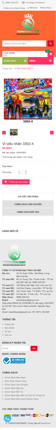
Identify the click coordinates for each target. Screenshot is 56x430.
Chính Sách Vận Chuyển (16, 384)
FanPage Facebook (35, 2)
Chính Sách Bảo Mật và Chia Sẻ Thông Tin (25, 395)
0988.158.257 (11, 2)
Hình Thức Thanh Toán (16, 381)
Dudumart (45, 423)
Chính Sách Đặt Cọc (14, 388)
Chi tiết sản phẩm (28, 196)
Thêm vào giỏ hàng (18, 182)
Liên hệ (8, 335)
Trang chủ (7, 68)
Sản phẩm (9, 328)
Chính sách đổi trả (28, 212)
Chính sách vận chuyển (28, 204)
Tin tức (8, 331)
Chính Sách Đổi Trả (14, 392)
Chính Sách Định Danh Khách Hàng (21, 399)
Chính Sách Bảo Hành (15, 377)
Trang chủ (9, 324)
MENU (32, 61)
